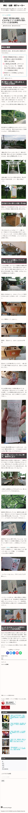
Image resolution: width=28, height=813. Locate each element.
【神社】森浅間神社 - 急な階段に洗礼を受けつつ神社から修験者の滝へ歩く (18, 724)
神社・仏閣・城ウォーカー (14, 5)
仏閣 (3, 767)
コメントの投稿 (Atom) (9, 695)
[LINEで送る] (20, 652)
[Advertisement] (10, 793)
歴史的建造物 (5, 769)
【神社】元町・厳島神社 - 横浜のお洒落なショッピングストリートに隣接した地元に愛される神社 (18, 740)
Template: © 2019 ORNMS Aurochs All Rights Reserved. (13, 811)
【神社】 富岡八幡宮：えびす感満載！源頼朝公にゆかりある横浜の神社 (17, 732)
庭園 (3, 765)
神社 (2, 658)
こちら (8, 547)
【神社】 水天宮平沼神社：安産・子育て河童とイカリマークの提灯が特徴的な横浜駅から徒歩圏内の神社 (17, 717)
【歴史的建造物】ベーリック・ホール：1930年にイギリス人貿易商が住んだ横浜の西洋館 (17, 748)
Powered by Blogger (7, 807)
